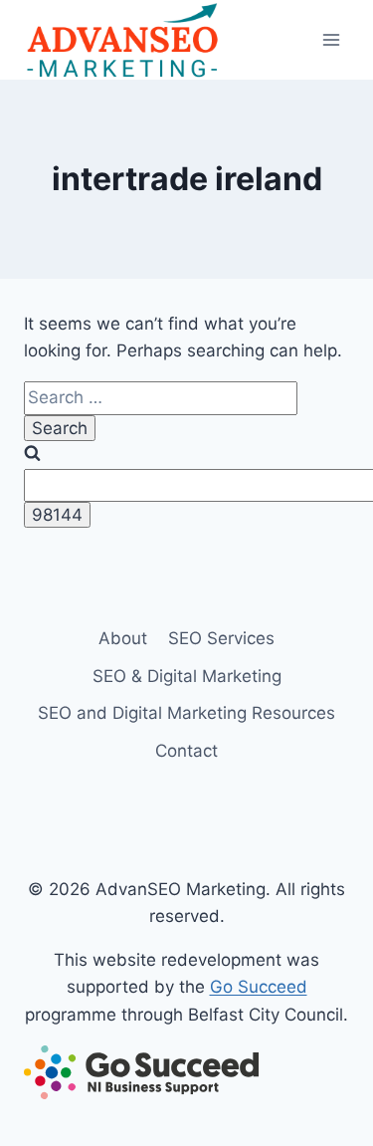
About (122, 638)
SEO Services (221, 638)
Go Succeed (258, 987)
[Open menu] (330, 39)
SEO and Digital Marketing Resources (186, 713)
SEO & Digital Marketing (187, 676)
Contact (186, 751)
